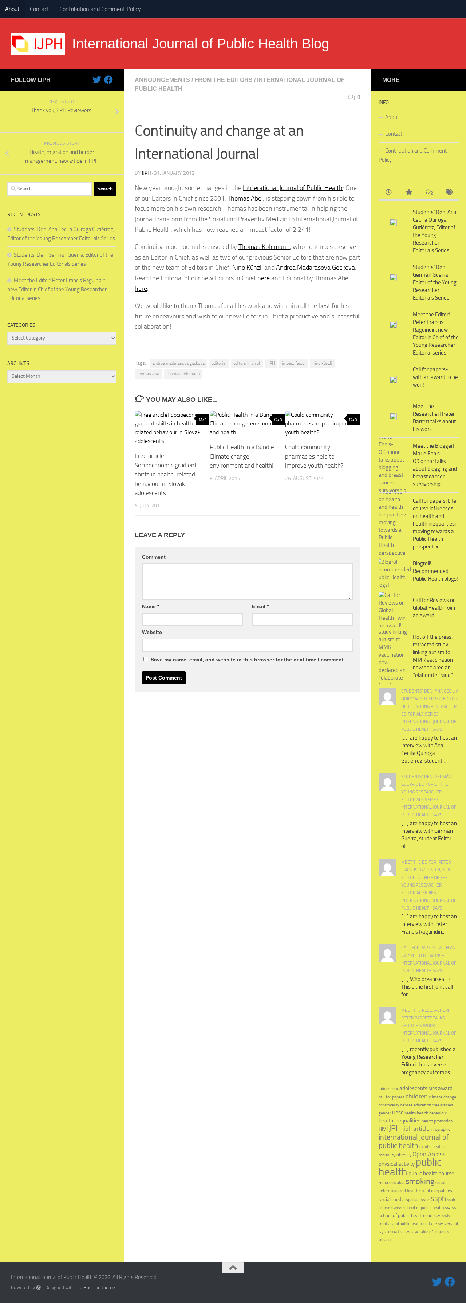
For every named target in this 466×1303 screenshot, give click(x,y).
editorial (219, 363)
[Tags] (449, 193)
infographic (440, 1129)
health (410, 1113)
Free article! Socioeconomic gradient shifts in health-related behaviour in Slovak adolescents (166, 474)
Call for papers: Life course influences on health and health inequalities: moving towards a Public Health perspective (434, 524)
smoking (420, 1181)
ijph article (416, 1128)
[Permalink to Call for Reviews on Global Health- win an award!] (393, 610)
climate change (442, 1097)
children (417, 1096)
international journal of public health (414, 1141)
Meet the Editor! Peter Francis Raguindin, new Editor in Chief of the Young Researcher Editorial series (57, 289)
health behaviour (432, 1113)
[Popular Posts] (409, 193)
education (422, 1105)
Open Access (429, 1154)
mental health (431, 1146)
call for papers (391, 1097)
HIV (382, 1129)
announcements (162, 80)
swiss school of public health (417, 1207)
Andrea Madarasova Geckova (315, 268)
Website (152, 632)
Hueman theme (99, 1287)
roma (383, 1182)
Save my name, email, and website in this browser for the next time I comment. (248, 659)
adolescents (413, 1088)
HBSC (397, 1113)
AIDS (433, 1088)
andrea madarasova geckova (179, 363)
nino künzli (322, 363)
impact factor (294, 363)
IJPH (271, 363)
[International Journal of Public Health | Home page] (38, 44)
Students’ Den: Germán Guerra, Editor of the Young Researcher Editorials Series (435, 282)
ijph (146, 173)
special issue (418, 1199)
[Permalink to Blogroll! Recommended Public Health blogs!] (393, 573)
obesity (403, 1154)
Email (260, 606)
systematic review (398, 1231)
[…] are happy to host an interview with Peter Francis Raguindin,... (429, 924)
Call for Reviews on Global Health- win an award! (434, 608)
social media (392, 1199)
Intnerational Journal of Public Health (293, 188)
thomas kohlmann (183, 373)
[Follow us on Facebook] (108, 79)
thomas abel (148, 373)
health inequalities (399, 1120)
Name (150, 606)
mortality (387, 1154)
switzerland (448, 1223)
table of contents (434, 1231)
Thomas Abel (245, 198)
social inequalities (435, 1190)
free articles (442, 1105)
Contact (39, 8)
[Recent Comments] (429, 193)
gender (385, 1113)
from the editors (223, 80)
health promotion (437, 1121)
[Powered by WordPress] (38, 1287)
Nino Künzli (247, 268)
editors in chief (246, 363)
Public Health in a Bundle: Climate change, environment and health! (243, 456)
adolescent (388, 1088)
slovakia (396, 1182)
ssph (438, 1198)
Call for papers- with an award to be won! (435, 377)
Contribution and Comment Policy (100, 8)
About (12, 8)
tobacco (385, 1239)
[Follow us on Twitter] (96, 79)
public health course (431, 1173)
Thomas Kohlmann (264, 247)
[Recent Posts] (389, 193)
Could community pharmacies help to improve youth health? (314, 456)
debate (406, 1105)
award (445, 1088)
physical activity (397, 1164)
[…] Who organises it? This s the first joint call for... (427, 987)
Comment (154, 557)
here (264, 278)
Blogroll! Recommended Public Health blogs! (435, 571)
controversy (389, 1105)
